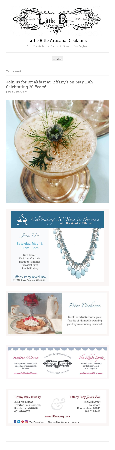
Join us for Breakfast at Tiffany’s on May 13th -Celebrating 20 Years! (51, 84)
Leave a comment (16, 92)
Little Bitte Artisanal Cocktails (57, 40)
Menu (59, 58)
